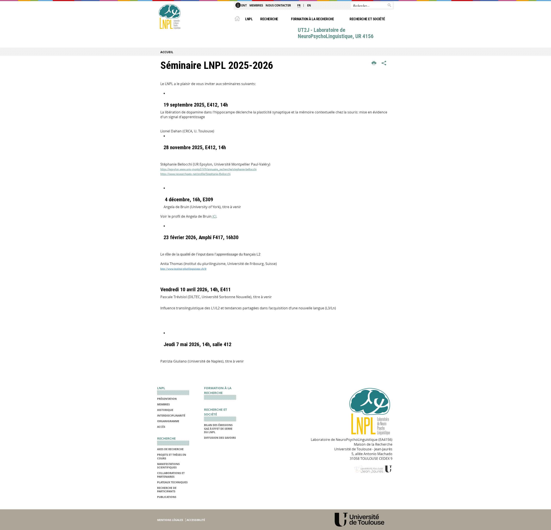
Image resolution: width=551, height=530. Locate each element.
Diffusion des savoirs (220, 438)
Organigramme (168, 421)
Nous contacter (278, 5)
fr (299, 5)
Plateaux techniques (172, 482)
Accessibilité (196, 520)
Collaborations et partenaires (171, 474)
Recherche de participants (166, 489)
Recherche (269, 19)
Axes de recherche (170, 449)
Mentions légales (170, 520)
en (309, 5)
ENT (244, 5)
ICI (214, 216)
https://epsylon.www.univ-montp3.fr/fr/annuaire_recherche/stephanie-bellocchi (208, 169)
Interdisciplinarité (171, 415)
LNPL (248, 19)
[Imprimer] (374, 63)
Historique (165, 410)
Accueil (166, 52)
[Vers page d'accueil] (169, 16)
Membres (256, 5)
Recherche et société (367, 19)
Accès (161, 427)
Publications (166, 497)
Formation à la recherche (312, 19)
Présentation (167, 399)
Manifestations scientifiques (168, 465)
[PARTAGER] (383, 63)
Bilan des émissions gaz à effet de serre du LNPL (218, 428)
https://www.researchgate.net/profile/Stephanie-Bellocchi (195, 174)
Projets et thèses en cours (171, 456)
